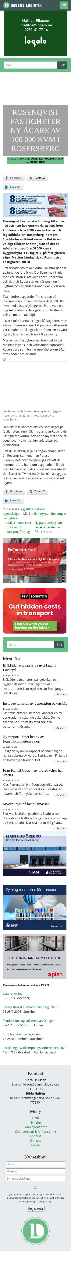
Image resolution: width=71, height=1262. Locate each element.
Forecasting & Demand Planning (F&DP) (31, 1007)
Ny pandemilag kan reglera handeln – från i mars (48, 527)
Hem (35, 1118)
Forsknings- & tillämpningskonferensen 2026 (34, 1048)
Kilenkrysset (41, 514)
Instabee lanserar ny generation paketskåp (35, 703)
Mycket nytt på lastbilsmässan (26, 804)
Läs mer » (60, 694)
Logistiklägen (12, 514)
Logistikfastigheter (33, 509)
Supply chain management (22, 1034)
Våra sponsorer (35, 1127)
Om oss (35, 1140)
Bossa (35, 1145)
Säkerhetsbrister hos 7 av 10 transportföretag (18, 527)
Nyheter (35, 1122)
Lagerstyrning (13, 993)
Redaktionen (37, 161)
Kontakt (35, 1136)
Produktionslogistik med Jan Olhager (29, 1021)
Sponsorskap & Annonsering (35, 1131)
